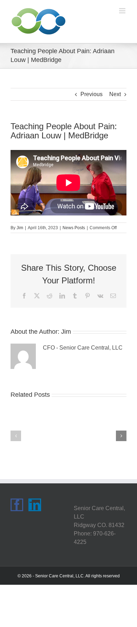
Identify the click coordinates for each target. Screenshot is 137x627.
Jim (20, 227)
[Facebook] (17, 505)
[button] (16, 436)
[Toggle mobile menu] (122, 10)
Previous (91, 94)
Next (115, 94)
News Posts (74, 227)
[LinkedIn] (34, 505)
